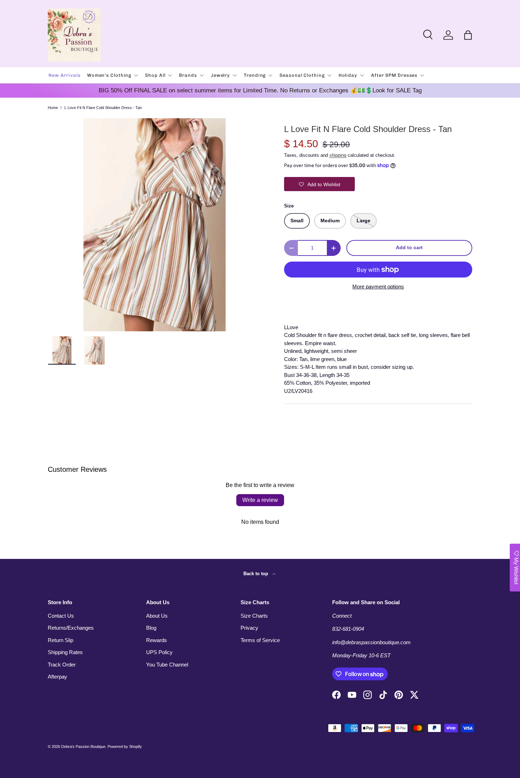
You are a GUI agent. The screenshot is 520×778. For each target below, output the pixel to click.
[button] (468, 35)
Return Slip (60, 640)
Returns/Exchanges (71, 628)
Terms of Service (260, 640)
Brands (188, 75)
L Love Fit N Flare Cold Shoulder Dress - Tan (103, 108)
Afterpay (57, 677)
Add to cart (409, 247)
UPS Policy (159, 652)
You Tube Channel (167, 665)
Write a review (260, 500)
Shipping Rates (65, 652)
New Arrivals (64, 75)
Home (53, 108)
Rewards (156, 640)
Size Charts (254, 616)
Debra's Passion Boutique (83, 746)
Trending (255, 75)
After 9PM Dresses (394, 75)
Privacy (249, 628)
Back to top (256, 573)
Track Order (62, 665)
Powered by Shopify (125, 746)
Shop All (155, 75)
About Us (157, 616)
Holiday (348, 75)
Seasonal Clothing (301, 75)
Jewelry (220, 75)
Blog (151, 628)
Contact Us (61, 616)
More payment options (378, 287)
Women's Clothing (109, 75)
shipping (337, 155)
